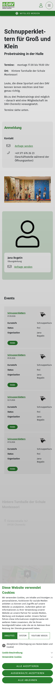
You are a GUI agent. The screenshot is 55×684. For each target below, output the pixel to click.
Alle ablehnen (27, 680)
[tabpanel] (27, 650)
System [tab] (23, 635)
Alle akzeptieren (27, 666)
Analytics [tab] (9, 635)
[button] (27, 652)
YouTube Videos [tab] (39, 635)
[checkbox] (27, 645)
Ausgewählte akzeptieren (27, 673)
